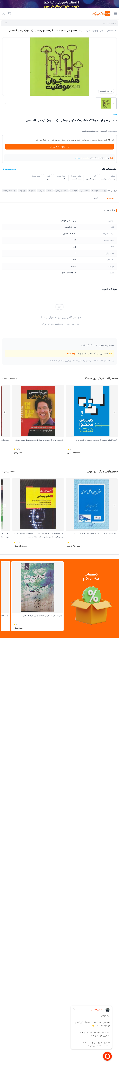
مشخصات (110, 198)
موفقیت (74, 190)
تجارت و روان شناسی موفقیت (94, 131)
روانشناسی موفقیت (99, 190)
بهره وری (22, 190)
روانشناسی (84, 190)
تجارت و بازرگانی (61, 190)
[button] (5, 412)
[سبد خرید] (9, 13)
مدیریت (32, 190)
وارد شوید (71, 353)
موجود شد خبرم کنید (57, 146)
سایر (115, 114)
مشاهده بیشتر (10, 378)
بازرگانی (41, 190)
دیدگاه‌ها (97, 198)
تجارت (50, 190)
